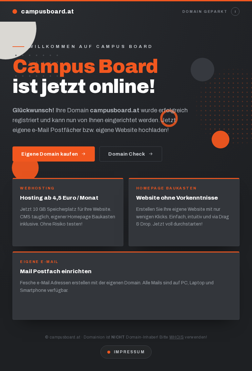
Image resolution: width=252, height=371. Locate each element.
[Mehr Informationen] (235, 11)
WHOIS (176, 337)
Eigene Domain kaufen (49, 154)
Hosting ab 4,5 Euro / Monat (59, 198)
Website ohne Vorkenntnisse (177, 198)
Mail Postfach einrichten (56, 271)
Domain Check (126, 154)
